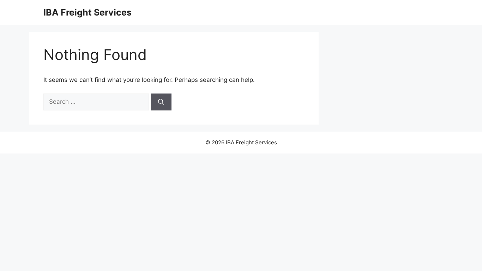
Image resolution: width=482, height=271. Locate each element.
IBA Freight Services (87, 12)
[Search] (161, 102)
